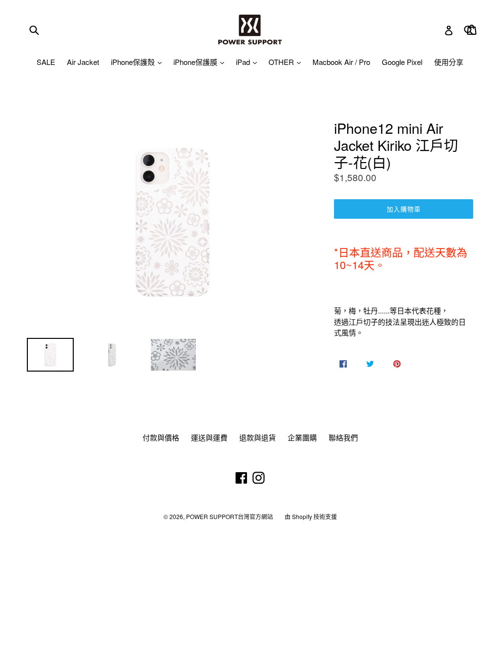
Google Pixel (402, 62)
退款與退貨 (257, 437)
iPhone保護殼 (134, 62)
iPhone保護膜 (196, 62)
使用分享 (448, 62)
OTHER (282, 62)
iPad (244, 62)
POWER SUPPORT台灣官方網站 (229, 516)
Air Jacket (83, 62)
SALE (46, 62)
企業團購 (302, 437)
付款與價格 (161, 437)
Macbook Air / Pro (341, 62)
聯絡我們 (343, 437)
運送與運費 (209, 437)
